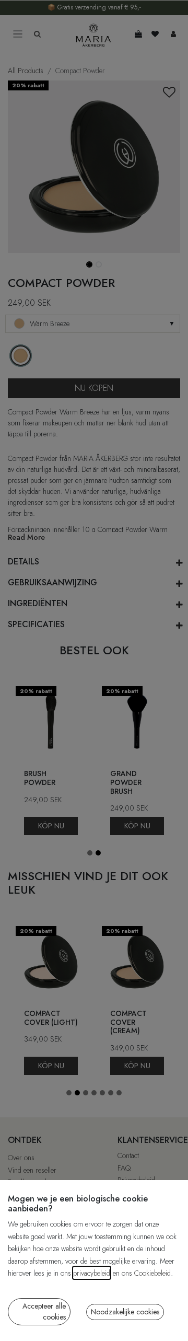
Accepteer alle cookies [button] (44, 1311)
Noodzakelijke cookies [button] (125, 1312)
